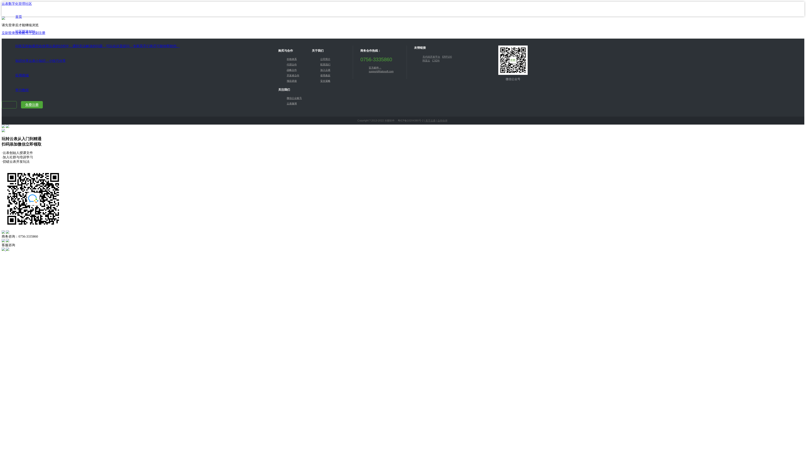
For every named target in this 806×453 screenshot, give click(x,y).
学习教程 (22, 90)
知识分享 (40, 60)
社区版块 (25, 31)
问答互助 (97, 46)
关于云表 (430, 120)
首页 (18, 16)
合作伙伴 (442, 120)
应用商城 (22, 75)
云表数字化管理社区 (17, 3)
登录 (9, 105)
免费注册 (32, 105)
